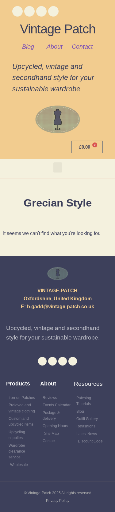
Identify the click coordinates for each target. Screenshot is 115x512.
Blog (28, 46)
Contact (82, 46)
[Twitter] (29, 11)
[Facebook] (17, 11)
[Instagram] (41, 11)
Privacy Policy (57, 501)
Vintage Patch (57, 29)
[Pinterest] (53, 11)
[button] (57, 167)
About (55, 46)
